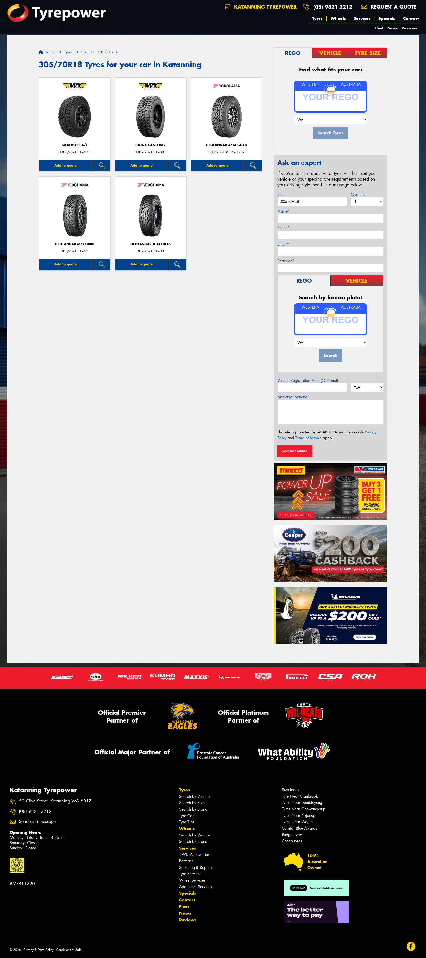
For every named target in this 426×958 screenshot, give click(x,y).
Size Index (290, 789)
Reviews (409, 28)
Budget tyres (292, 834)
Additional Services (195, 886)
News (392, 28)
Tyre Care (187, 815)
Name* (283, 211)
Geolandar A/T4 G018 (226, 145)
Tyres (317, 18)
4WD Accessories (194, 854)
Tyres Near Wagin (297, 821)
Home (48, 52)
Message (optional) (293, 397)
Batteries (186, 861)
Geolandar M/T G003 (74, 244)
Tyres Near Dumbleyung (302, 802)
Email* (283, 244)
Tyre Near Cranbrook (300, 796)
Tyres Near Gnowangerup (303, 809)
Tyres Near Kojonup (298, 815)
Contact (411, 18)
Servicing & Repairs (195, 867)
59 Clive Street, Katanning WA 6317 (55, 801)
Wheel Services (192, 880)
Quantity (358, 194)
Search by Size (192, 802)
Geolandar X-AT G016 (150, 244)
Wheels (338, 18)
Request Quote (294, 451)
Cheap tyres (292, 841)
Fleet (379, 28)
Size (280, 194)
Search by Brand (193, 809)
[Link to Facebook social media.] (411, 946)
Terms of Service (308, 437)
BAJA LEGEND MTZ (150, 145)
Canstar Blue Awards (299, 828)
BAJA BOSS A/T (75, 145)
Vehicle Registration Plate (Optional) (307, 380)
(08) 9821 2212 (332, 7)
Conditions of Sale (69, 950)
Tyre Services (190, 873)
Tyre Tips (186, 822)
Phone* (283, 227)
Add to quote (65, 165)
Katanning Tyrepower (264, 7)
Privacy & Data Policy (38, 950)
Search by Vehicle (194, 796)
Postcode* (286, 260)
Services (362, 18)
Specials (386, 18)
